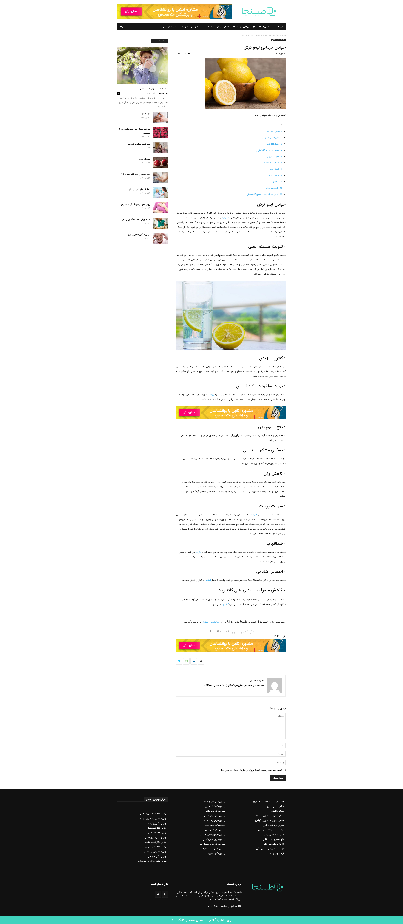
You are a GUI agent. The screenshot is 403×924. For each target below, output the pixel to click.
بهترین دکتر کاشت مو (157, 832)
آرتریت (198, 552)
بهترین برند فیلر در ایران (273, 825)
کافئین (225, 604)
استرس (207, 580)
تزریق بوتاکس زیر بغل (274, 844)
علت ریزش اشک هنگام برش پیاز (136, 219)
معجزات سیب (144, 159)
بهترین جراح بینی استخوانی (213, 848)
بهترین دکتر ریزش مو (216, 853)
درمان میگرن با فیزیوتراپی (139, 234)
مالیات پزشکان (169, 26)
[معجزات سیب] (160, 162)
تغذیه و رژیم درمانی (271, 35)
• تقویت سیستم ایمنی (271, 137)
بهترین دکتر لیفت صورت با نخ (153, 814)
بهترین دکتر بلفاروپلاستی (156, 837)
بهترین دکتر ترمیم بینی (215, 825)
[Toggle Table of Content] (283, 124)
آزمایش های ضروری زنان (139, 189)
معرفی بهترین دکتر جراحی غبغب (152, 861)
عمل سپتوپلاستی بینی (274, 834)
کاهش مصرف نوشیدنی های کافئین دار (263, 194)
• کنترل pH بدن (273, 144)
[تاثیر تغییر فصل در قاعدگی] (160, 147)
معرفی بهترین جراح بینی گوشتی (269, 820)
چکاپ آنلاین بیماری (275, 806)
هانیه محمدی (257, 681)
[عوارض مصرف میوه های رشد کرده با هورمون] (160, 132)
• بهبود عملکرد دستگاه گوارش (268, 150)
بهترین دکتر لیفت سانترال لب (212, 844)
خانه (284, 35)
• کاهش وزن (274, 169)
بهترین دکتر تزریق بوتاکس (155, 851)
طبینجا (280, 26)
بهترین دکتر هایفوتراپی (215, 830)
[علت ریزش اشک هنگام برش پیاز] (160, 223)
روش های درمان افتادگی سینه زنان (135, 204)
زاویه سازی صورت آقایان (273, 839)
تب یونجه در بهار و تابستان (154, 89)
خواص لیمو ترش (273, 131)
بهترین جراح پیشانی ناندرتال (212, 834)
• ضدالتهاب (275, 181)
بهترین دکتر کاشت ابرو (215, 806)
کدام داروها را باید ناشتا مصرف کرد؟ (135, 174)
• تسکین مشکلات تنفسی (270, 163)
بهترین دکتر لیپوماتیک (157, 828)
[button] (121, 27)
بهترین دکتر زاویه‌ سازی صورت (153, 818)
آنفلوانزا (225, 217)
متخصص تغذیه (211, 621)
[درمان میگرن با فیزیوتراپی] (160, 238)
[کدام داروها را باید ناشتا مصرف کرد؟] (160, 177)
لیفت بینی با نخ (277, 853)
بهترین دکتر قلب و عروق (214, 801)
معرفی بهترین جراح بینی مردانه (270, 815)
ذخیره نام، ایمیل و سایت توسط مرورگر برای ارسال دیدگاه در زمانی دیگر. (251, 770)
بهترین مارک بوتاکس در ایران (271, 830)
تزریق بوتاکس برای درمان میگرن (269, 848)
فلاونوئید (253, 514)
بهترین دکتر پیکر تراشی (215, 811)
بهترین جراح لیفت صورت (214, 820)
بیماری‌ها (266, 26)
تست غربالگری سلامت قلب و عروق (268, 801)
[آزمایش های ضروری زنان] (160, 192)
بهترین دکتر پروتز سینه (157, 823)
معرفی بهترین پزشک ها (218, 26)
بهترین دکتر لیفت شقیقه (156, 842)
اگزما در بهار (145, 114)
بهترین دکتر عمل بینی (157, 856)
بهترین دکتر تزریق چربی (156, 847)
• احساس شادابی (272, 188)
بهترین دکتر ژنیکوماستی (214, 815)
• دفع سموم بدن (273, 156)
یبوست (211, 394)
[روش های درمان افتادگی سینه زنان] (160, 207)
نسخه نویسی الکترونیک (191, 26)
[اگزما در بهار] (160, 117)
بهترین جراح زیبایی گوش (214, 839)
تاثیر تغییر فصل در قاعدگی (139, 144)
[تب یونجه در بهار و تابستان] (142, 65)
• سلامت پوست (273, 175)
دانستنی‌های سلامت (245, 26)
